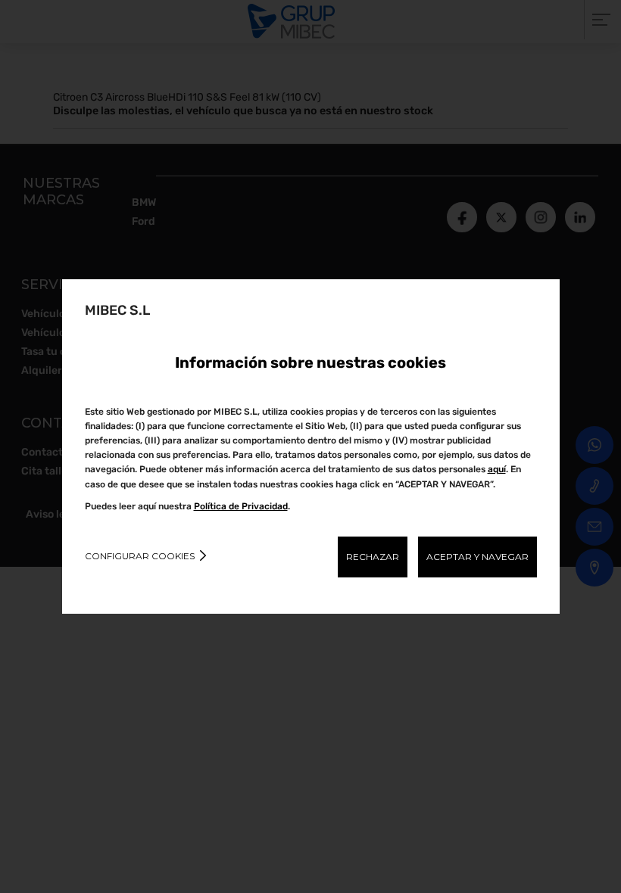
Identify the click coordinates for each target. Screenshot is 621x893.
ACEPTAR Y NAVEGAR (477, 556)
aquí (497, 469)
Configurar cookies (140, 556)
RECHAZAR (372, 556)
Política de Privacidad (241, 506)
